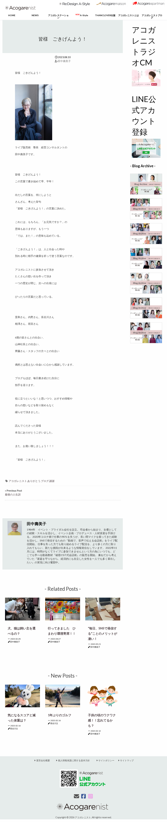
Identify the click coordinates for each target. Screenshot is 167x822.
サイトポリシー (106, 760)
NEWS (35, 15)
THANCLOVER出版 (105, 15)
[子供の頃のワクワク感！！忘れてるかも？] (102, 695)
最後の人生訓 (13, 494)
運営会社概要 (43, 760)
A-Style (82, 15)
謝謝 (51, 480)
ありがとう (33, 480)
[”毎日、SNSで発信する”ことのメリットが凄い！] (102, 608)
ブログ (45, 480)
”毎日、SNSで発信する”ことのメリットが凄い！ (102, 633)
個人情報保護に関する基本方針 (74, 760)
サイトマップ (127, 760)
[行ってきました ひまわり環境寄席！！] (62, 608)
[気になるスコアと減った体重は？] (22, 695)
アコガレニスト (18, 480)
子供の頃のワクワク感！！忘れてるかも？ (102, 720)
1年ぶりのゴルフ (59, 715)
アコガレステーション (58, 16)
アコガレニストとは (128, 15)
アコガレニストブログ (152, 16)
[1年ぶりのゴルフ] (62, 695)
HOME (11, 15)
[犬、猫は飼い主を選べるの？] (22, 608)
